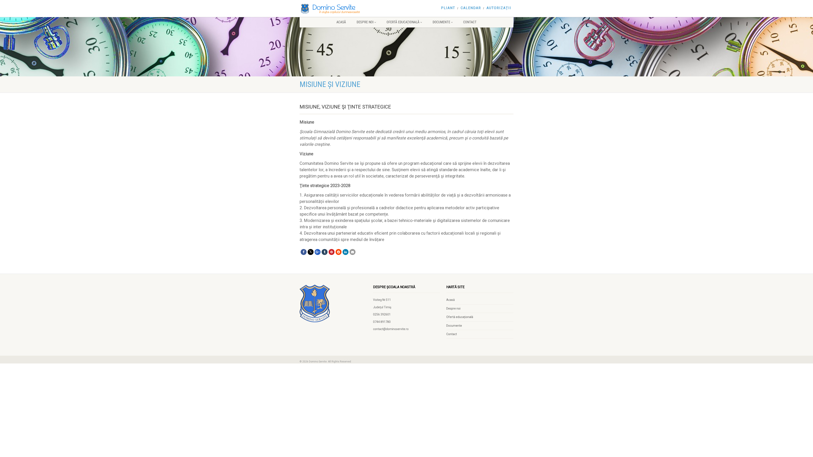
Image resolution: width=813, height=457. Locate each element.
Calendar (471, 8)
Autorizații (499, 8)
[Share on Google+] (318, 252)
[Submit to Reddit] (339, 252)
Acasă (341, 22)
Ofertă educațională (403, 22)
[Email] (352, 252)
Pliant (448, 8)
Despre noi (365, 22)
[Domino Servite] (333, 8)
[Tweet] (311, 252)
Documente (441, 22)
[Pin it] (332, 252)
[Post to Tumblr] (325, 252)
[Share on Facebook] (304, 252)
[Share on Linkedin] (345, 252)
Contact (470, 22)
